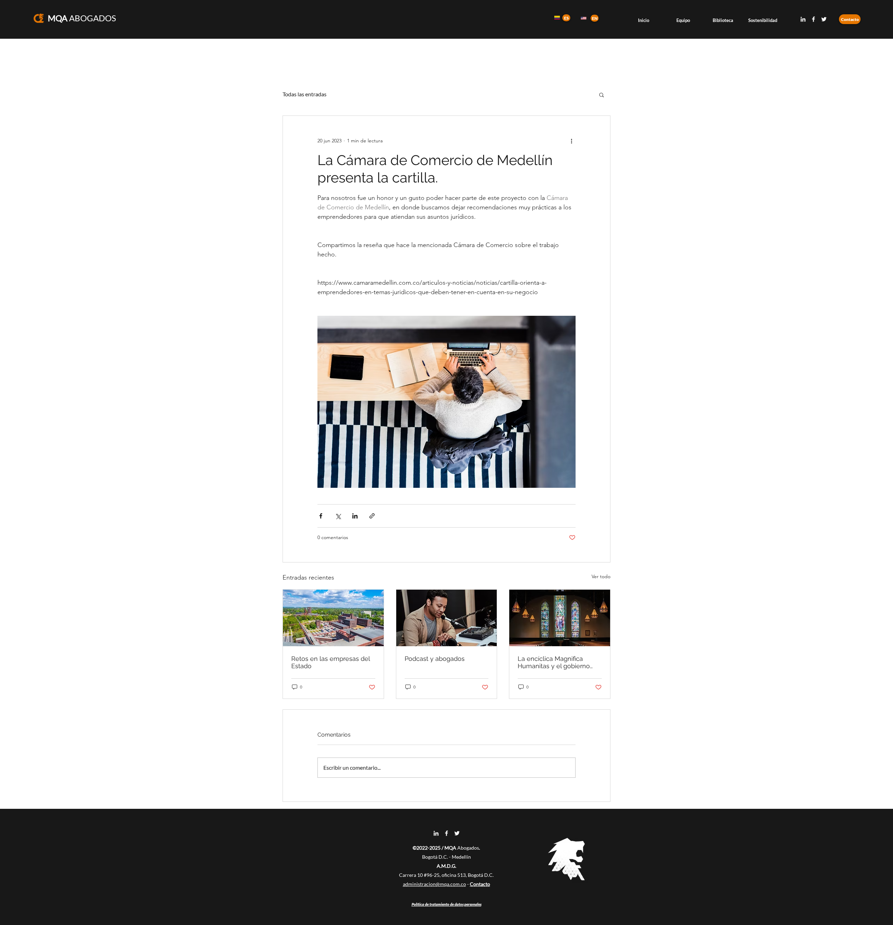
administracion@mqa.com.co (434, 884)
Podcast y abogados (435, 658)
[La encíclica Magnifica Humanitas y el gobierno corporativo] (559, 618)
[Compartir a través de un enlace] (372, 516)
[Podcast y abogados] (446, 618)
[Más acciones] (571, 141)
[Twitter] (823, 19)
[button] (601, 94)
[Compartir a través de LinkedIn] (355, 516)
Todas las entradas (305, 94)
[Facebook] (813, 19)
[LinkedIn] (803, 19)
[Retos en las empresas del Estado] (333, 618)
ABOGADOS (82, 18)
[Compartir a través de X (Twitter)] (338, 516)
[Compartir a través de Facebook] (320, 516)
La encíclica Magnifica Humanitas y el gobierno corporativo (554, 662)
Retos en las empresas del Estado (330, 662)
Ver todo (601, 576)
